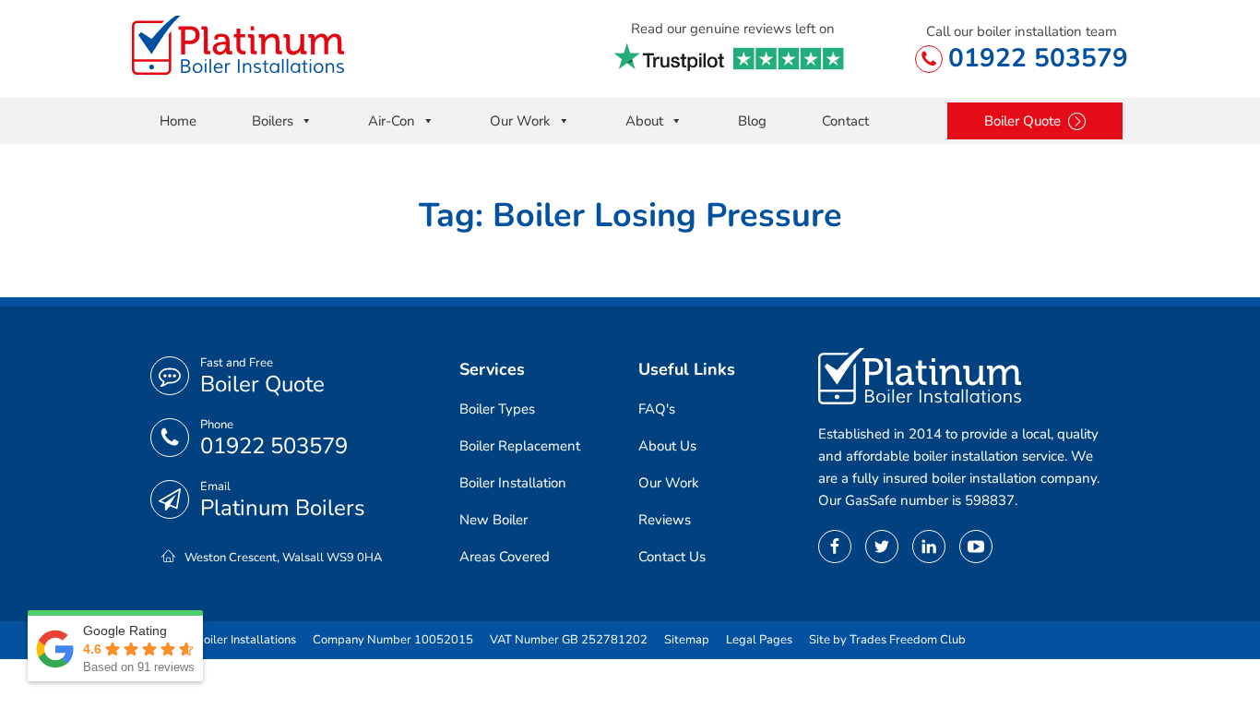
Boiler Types (497, 409)
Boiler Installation (512, 483)
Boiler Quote (262, 384)
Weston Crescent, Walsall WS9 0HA (283, 557)
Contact (845, 121)
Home (178, 121)
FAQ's (656, 409)
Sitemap (686, 639)
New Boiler (493, 520)
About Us (667, 446)
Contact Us (672, 556)
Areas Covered (504, 556)
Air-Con (391, 121)
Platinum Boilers (282, 508)
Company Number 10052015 (393, 639)
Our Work (520, 121)
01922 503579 (1038, 58)
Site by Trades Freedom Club (887, 639)
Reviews (664, 520)
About (644, 121)
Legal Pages (759, 639)
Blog (752, 121)
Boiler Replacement (519, 446)
